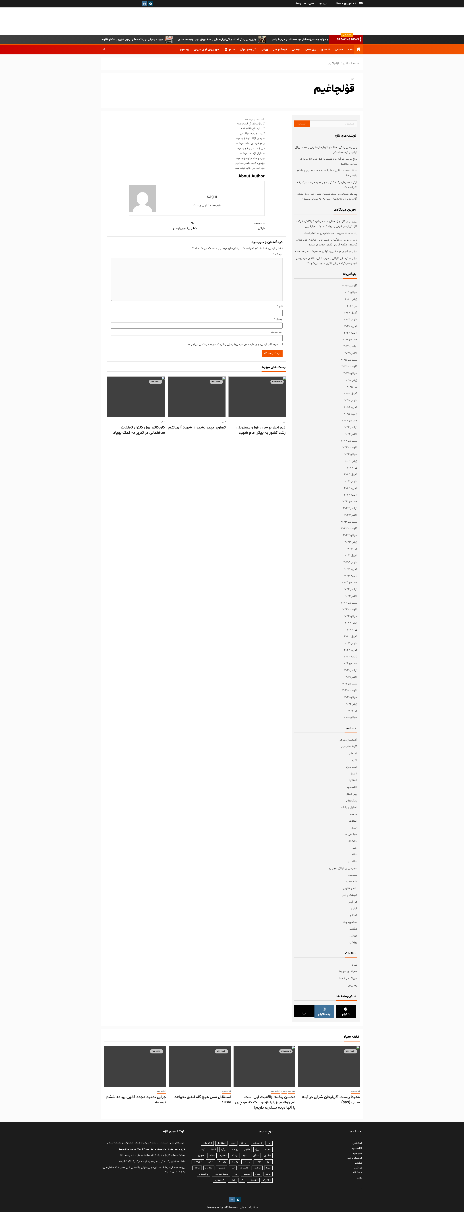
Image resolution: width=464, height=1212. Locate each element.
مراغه (197, 1168)
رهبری (234, 1161)
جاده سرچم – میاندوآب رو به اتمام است (327, 233)
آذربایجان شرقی (248, 49)
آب (269, 1143)
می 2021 (352, 711)
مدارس (208, 1168)
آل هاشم (257, 1143)
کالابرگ (267, 1180)
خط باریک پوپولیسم (185, 226)
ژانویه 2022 (350, 657)
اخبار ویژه (351, 767)
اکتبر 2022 (351, 596)
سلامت (353, 855)
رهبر (354, 848)
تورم (245, 1155)
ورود (354, 965)
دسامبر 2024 (349, 421)
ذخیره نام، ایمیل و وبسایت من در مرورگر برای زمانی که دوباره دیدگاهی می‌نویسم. (232, 344)
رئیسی (246, 1161)
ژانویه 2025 (350, 414)
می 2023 (351, 549)
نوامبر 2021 (350, 670)
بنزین (247, 1149)
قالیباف (244, 1168)
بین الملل (351, 794)
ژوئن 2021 (351, 704)
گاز (242, 1180)
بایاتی (259, 226)
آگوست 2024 (349, 448)
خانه (350, 49)
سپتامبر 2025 (349, 360)
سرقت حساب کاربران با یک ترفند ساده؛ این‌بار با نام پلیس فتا (152, 1155)
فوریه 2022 (350, 650)
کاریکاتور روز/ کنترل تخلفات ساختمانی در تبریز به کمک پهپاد (139, 430)
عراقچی (257, 1168)
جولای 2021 (350, 697)
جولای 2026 (350, 292)
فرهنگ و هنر (280, 49)
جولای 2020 (350, 717)
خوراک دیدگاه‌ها (348, 978)
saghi (212, 197)
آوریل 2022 (350, 637)
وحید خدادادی (221, 1174)
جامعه (353, 814)
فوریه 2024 (350, 488)
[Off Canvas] (361, 3)
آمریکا (244, 1143)
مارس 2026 (350, 319)
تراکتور (267, 1155)
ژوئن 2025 (351, 380)
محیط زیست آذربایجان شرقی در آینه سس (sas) (331, 1099)
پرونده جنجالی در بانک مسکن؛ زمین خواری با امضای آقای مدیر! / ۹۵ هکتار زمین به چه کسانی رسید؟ (142, 39)
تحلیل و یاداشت (347, 807)
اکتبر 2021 (351, 677)
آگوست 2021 (349, 690)
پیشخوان (184, 49)
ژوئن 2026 (351, 299)
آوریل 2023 (350, 555)
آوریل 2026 (350, 313)
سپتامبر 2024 (349, 441)
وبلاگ (298, 3)
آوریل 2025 (350, 394)
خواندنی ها (351, 834)
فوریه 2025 (350, 407)
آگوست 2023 (349, 529)
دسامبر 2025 (349, 340)
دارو (269, 1161)
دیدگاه (278, 254)
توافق (255, 1155)
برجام (268, 1149)
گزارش (353, 909)
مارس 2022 (350, 643)
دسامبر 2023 (349, 502)
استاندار (221, 1143)
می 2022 (352, 630)
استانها (231, 49)
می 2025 (352, 387)
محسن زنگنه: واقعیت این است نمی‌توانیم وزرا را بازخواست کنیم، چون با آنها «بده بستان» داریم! (265, 1102)
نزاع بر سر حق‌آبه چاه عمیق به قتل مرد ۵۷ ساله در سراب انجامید (152, 1149)
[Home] (359, 50)
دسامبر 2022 (349, 583)
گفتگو (353, 915)
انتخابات (207, 1143)
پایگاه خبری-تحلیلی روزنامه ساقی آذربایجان (326, 21)
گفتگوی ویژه (350, 922)
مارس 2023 (350, 562)
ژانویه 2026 (350, 333)
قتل (233, 1168)
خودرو (201, 1155)
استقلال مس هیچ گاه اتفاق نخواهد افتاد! (202, 1099)
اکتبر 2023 (350, 515)
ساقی (210, 1161)
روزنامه (222, 1161)
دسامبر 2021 (350, 663)
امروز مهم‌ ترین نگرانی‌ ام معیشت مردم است (321, 251)
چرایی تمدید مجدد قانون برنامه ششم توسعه (136, 1099)
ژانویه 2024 (350, 495)
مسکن (246, 1174)
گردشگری (219, 1180)
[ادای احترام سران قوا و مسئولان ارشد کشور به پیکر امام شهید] (257, 396)
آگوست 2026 (349, 286)
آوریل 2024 (350, 475)
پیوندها (322, 3)
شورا (268, 1168)
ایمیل (278, 319)
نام (280, 306)
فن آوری (352, 902)
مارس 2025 (350, 400)
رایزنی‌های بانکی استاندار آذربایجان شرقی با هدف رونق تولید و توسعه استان (249, 39)
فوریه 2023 (350, 569)
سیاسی (339, 49)
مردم (268, 1174)
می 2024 (352, 468)
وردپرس (352, 985)
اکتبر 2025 (350, 353)
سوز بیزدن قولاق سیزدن (206, 49)
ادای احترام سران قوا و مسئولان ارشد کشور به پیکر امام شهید (261, 430)
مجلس (221, 1168)
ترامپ (202, 1149)
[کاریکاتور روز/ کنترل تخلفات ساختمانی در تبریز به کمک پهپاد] (136, 396)
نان (235, 1174)
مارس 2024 (350, 481)
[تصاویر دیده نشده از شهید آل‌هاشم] (197, 396)
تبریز (213, 1149)
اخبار (352, 79)
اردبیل (353, 774)
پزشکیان (203, 1174)
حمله (212, 1155)
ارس (233, 1143)
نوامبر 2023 (350, 508)
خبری (354, 828)
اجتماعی (296, 49)
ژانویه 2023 (350, 576)
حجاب (223, 1155)
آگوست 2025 (349, 367)
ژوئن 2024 (351, 461)
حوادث (353, 821)
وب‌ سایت (277, 332)
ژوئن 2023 (350, 542)
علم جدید (351, 882)
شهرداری (198, 1161)
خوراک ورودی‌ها (348, 972)
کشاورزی (253, 1180)
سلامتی (352, 862)
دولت (258, 1161)
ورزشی (265, 49)
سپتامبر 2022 (349, 603)
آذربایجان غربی (348, 747)
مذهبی (353, 929)
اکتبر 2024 (351, 434)
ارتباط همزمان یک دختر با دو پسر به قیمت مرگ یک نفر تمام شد (151, 1161)
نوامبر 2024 (350, 427)
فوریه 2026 (350, 326)
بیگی (223, 1149)
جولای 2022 (350, 616)
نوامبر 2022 (350, 589)
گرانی (232, 1180)
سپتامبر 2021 (349, 684)
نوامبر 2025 (350, 346)
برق (257, 1149)
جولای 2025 (350, 373)
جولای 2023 (350, 535)
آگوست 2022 (349, 610)
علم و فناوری (350, 888)
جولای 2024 (350, 454)
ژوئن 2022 (351, 623)
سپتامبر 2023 (348, 522)
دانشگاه (352, 841)
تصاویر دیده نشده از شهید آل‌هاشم (197, 427)
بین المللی (310, 49)
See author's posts (225, 206)
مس (257, 1174)
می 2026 (352, 306)
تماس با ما (309, 3)
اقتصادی (325, 49)
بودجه (235, 1149)
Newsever (213, 1208)
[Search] (104, 49)
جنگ (234, 1155)
